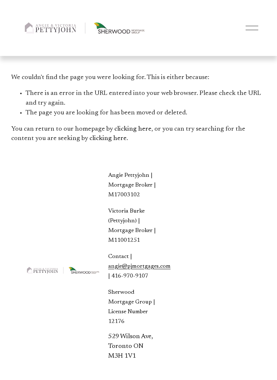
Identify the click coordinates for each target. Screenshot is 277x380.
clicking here (132, 129)
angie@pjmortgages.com (139, 266)
